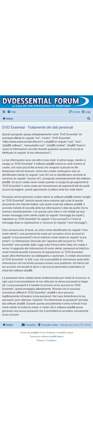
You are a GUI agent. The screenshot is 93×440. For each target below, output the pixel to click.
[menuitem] (11, 111)
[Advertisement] (46, 46)
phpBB (34, 332)
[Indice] (46, 101)
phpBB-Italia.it (57, 336)
